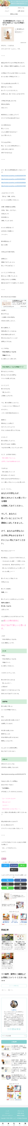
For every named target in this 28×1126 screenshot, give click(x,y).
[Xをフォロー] (7, 880)
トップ (7, 1111)
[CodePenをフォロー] (20, 888)
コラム (4, 858)
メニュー (7, 1113)
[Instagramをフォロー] (7, 884)
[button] (14, 869)
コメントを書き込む (14, 985)
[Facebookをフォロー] (20, 880)
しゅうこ (14, 1009)
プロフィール (20, 1111)
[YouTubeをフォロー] (20, 884)
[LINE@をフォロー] (7, 888)
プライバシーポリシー (7, 1115)
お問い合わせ (20, 1113)
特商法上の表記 (20, 1115)
